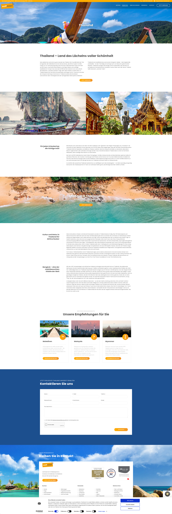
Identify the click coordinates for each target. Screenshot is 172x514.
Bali (97, 492)
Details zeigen (101, 511)
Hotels (45, 489)
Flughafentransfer (66, 491)
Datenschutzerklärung (58, 420)
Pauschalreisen (48, 492)
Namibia (98, 489)
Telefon (103, 394)
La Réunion (81, 492)
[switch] (69, 511)
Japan (98, 494)
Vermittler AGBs (118, 496)
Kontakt (151, 5)
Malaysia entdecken (82, 358)
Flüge (45, 491)
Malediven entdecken (51, 358)
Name (46, 394)
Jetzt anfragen (163, 5)
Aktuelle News (118, 494)
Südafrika (81, 496)
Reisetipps (125, 5)
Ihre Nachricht (48, 406)
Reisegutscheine (118, 491)
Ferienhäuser (47, 494)
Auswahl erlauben (130, 504)
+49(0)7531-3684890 (147, 1)
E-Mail (75, 394)
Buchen (118, 5)
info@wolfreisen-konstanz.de (162, 1)
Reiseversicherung (66, 492)
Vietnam (98, 491)
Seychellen (82, 494)
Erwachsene (76, 400)
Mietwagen (64, 489)
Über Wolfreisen (134, 5)
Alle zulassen (130, 500)
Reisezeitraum (48, 400)
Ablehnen (130, 508)
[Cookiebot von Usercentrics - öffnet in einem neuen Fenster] (39, 511)
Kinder (102, 400)
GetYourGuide (64, 494)
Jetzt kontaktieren (50, 480)
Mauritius (81, 491)
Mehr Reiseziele (100, 496)
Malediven (81, 489)
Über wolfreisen (118, 489)
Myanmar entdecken (113, 358)
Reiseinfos (144, 5)
